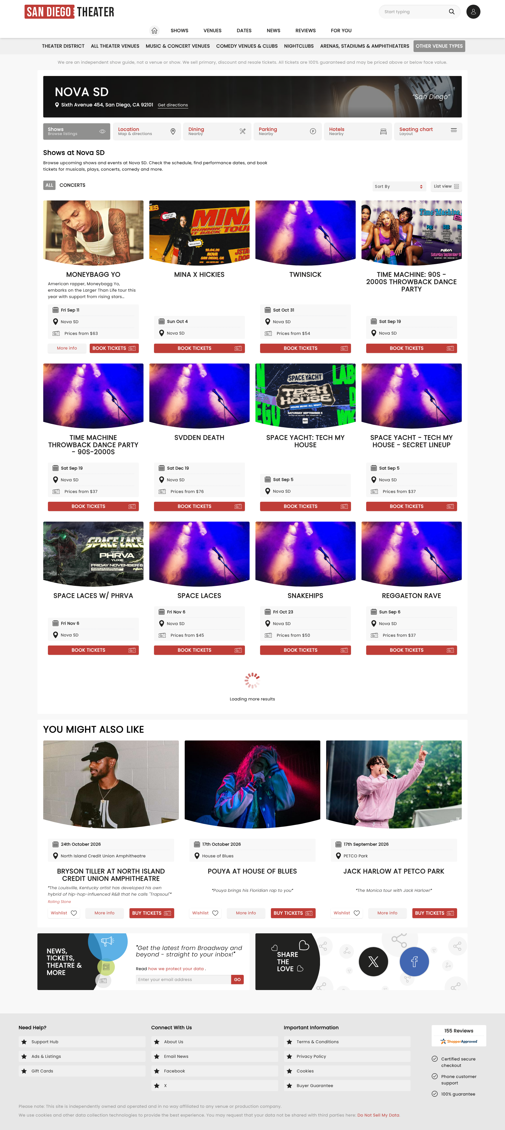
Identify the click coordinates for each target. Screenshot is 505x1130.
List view (443, 186)
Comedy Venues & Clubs (247, 46)
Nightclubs (299, 46)
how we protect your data (176, 969)
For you (341, 30)
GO (237, 979)
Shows (179, 30)
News (273, 30)
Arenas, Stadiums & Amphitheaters (364, 46)
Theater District (63, 46)
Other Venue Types (439, 46)
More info (67, 348)
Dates (244, 30)
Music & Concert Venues (178, 46)
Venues (213, 30)
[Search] (453, 11)
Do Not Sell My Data (378, 1115)
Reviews (306, 30)
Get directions (173, 105)
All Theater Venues (115, 46)
